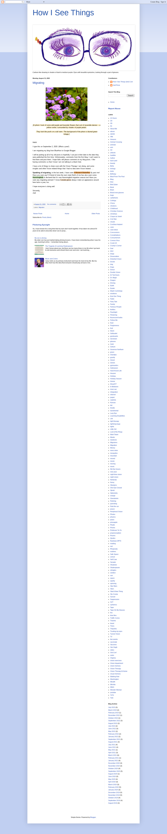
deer (112, 251)
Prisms (112, 528)
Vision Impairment (116, 663)
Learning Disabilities (117, 416)
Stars (112, 589)
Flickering (113, 315)
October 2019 (113, 798)
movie (112, 461)
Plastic (112, 525)
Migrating (38, 82)
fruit (111, 328)
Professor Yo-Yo (116, 530)
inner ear (113, 389)
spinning (113, 583)
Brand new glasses (117, 193)
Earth (112, 286)
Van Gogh (113, 647)
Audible (113, 155)
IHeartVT (113, 384)
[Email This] (60, 204)
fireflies (112, 310)
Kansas (113, 403)
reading (113, 543)
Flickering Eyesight (41, 225)
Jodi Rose (116, 85)
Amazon (113, 139)
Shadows (113, 565)
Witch (112, 687)
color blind (114, 230)
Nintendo (113, 480)
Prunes (112, 536)
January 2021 (113, 760)
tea (111, 613)
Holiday (113, 376)
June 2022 (112, 729)
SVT (111, 602)
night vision (114, 477)
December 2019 (114, 792)
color (112, 227)
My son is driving (40, 238)
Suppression (114, 599)
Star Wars (113, 586)
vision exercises (116, 660)
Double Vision (115, 272)
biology (112, 169)
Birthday (113, 174)
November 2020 (114, 766)
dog (111, 264)
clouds (112, 222)
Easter (112, 288)
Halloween (114, 368)
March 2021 (112, 755)
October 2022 (113, 718)
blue (111, 182)
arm (111, 147)
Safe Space (114, 554)
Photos (112, 514)
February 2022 (113, 734)
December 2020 (114, 763)
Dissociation (114, 256)
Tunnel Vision (115, 634)
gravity (112, 357)
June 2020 (112, 776)
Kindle (112, 408)
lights (112, 426)
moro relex (114, 450)
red (111, 546)
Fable (112, 299)
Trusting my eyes (116, 631)
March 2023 (112, 710)
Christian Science (116, 211)
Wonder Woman (116, 690)
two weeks (114, 639)
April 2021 (112, 753)
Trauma (113, 621)
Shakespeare (115, 567)
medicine (113, 440)
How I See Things (63, 12)
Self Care (113, 559)
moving (112, 464)
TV (111, 637)
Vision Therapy (115, 669)
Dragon (113, 280)
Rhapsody (114, 549)
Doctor (112, 262)
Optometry (114, 493)
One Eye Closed (116, 488)
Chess (112, 203)
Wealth (112, 682)
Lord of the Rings (116, 432)
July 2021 (111, 745)
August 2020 (112, 774)
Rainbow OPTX (115, 541)
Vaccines (113, 645)
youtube (113, 692)
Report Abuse (114, 108)
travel (112, 623)
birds (112, 171)
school (112, 557)
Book (112, 187)
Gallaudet (113, 333)
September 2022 (114, 721)
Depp (112, 254)
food (111, 323)
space (112, 578)
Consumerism (115, 238)
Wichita (112, 684)
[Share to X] (65, 204)
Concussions (115, 232)
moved (112, 458)
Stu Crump (114, 594)
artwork (112, 153)
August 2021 (112, 742)
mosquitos (114, 453)
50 (111, 126)
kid (111, 405)
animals (113, 145)
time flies (113, 615)
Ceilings (113, 200)
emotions (113, 293)
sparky (112, 581)
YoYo (112, 695)
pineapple (113, 522)
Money (112, 448)
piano (112, 520)
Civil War (113, 219)
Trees (112, 626)
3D (111, 123)
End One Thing (115, 296)
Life (111, 419)
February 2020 (113, 787)
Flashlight (113, 312)
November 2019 (114, 795)
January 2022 (113, 736)
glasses (113, 341)
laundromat (114, 411)
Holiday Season (116, 379)
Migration (41, 207)
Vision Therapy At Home (118, 671)
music (112, 466)
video (112, 650)
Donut (112, 270)
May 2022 (111, 731)
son (111, 575)
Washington (114, 679)
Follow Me (114, 320)
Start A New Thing (116, 591)
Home (67, 214)
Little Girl (113, 429)
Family (112, 304)
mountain (113, 456)
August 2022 (112, 723)
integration (114, 392)
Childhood (114, 208)
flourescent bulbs (116, 317)
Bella (112, 166)
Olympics (113, 485)
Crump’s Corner (116, 246)
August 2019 (112, 803)
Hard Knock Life (116, 371)
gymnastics (114, 365)
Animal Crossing (116, 142)
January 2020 (113, 790)
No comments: (52, 204)
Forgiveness (114, 325)
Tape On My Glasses (117, 610)
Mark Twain (114, 434)
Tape (112, 607)
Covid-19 (113, 243)
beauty (112, 163)
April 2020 (112, 782)
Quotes (112, 538)
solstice (113, 573)
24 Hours (113, 118)
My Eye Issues (115, 469)
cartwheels (114, 198)
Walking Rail (114, 677)
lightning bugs (115, 424)
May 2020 (111, 779)
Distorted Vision (115, 259)
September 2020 (114, 771)
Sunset (112, 597)
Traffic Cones (115, 618)
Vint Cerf (113, 653)
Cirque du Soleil (116, 216)
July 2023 (111, 707)
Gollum (112, 347)
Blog (112, 179)
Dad (111, 248)
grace (112, 352)
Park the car (114, 506)
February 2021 (113, 758)
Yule (111, 698)
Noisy (112, 482)
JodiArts (113, 400)
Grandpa (113, 355)
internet (113, 395)
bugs (112, 195)
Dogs (112, 267)
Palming (113, 501)
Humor (112, 381)
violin (112, 655)
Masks (112, 437)
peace (112, 509)
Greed (112, 360)
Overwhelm (114, 498)
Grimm (112, 363)
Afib (111, 137)
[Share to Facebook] (68, 204)
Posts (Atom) (46, 217)
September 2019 (114, 800)
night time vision (116, 474)
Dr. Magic (113, 278)
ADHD (112, 134)
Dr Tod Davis (114, 275)
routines (113, 551)
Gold (112, 344)
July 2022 (111, 726)
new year (113, 472)
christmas (113, 214)
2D (111, 121)
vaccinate (113, 642)
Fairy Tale (113, 302)
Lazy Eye (113, 413)
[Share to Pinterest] (70, 204)
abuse (112, 131)
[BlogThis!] (63, 204)
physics (113, 517)
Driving (112, 283)
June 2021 (112, 747)
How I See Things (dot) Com (123, 82)
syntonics (113, 605)
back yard (113, 161)
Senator (113, 562)
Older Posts (96, 214)
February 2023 (113, 713)
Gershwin (113, 339)
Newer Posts (37, 214)
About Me (113, 129)
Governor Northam (116, 349)
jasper (112, 397)
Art (111, 150)
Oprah (112, 490)
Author (112, 158)
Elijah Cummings (116, 291)
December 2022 (114, 715)
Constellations (115, 235)
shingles (113, 570)
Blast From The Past (117, 176)
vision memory (115, 666)
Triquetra (113, 629)
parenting (113, 504)
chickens (113, 206)
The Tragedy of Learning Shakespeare (59, 246)
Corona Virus (115, 240)
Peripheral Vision (116, 512)
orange (112, 496)
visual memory (115, 674)
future (112, 331)
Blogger (93, 817)
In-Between (114, 387)
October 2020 (113, 768)
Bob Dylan (114, 184)
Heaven (113, 373)
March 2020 (112, 784)
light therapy (114, 421)
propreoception (115, 533)
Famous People (115, 307)
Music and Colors (51, 259)
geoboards (114, 336)
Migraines (113, 442)
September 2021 (114, 739)
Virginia (113, 658)
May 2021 (111, 750)
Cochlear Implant (116, 224)
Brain (112, 190)
